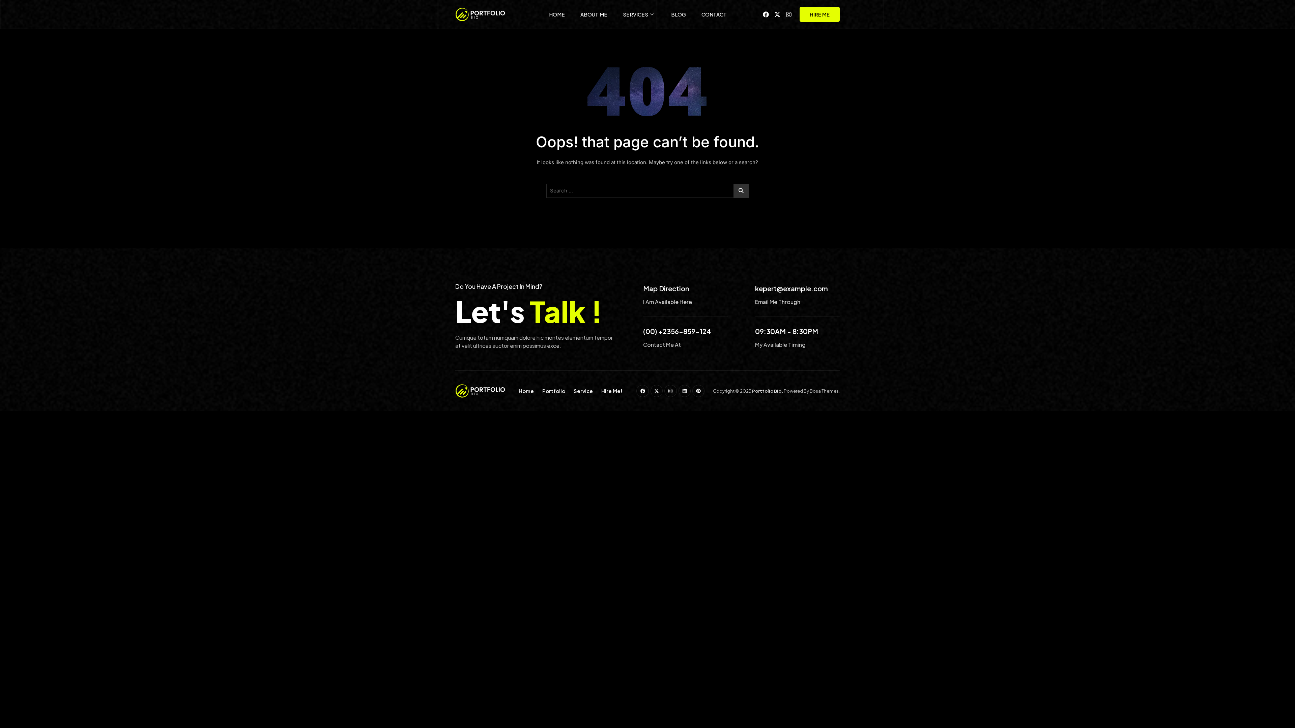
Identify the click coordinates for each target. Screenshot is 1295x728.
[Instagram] (789, 14)
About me (593, 14)
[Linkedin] (685, 391)
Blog (678, 14)
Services (635, 14)
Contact (714, 14)
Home (557, 14)
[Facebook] (766, 14)
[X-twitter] (777, 14)
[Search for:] (647, 191)
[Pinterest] (698, 391)
